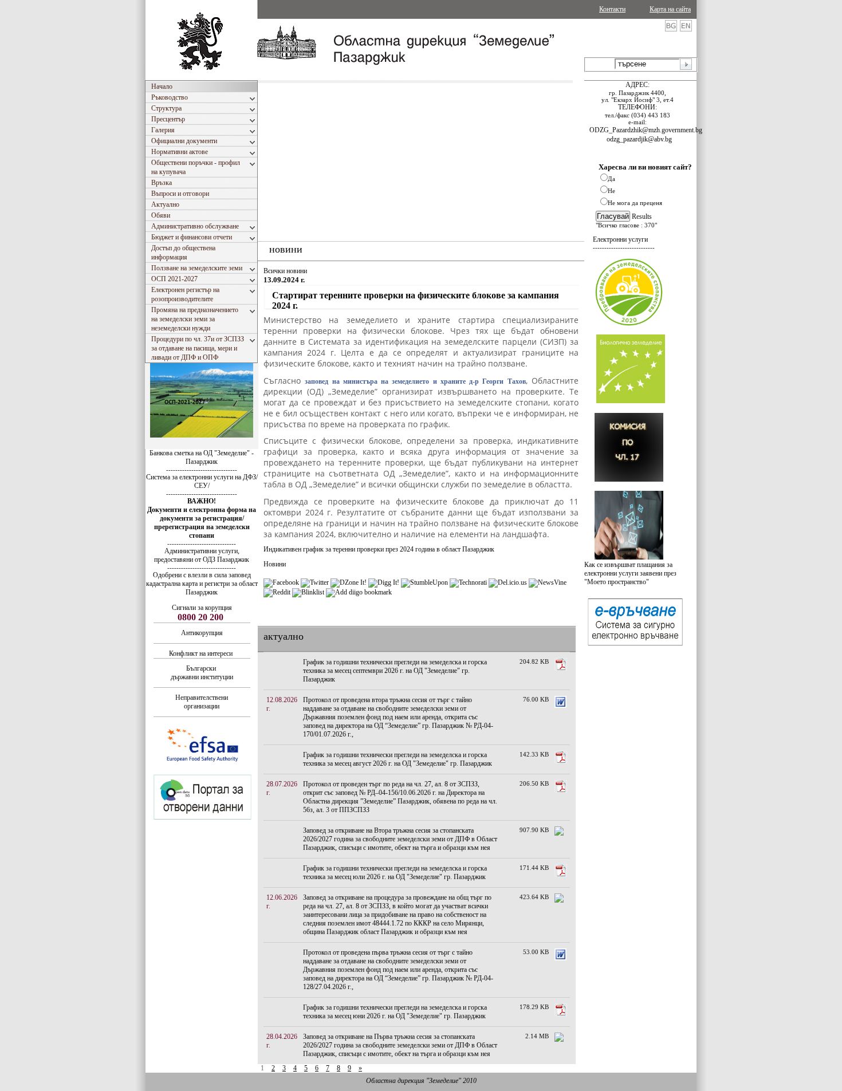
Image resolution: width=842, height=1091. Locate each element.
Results (642, 216)
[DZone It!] (348, 582)
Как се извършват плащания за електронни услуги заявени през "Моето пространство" (630, 573)
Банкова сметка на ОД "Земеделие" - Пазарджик (201, 457)
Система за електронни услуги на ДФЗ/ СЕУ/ (202, 481)
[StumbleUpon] (424, 582)
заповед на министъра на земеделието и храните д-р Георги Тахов (415, 381)
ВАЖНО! (201, 501)
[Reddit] (276, 592)
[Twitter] (315, 582)
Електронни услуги (620, 239)
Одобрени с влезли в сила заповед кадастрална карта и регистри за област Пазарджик (202, 583)
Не (611, 190)
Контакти (612, 9)
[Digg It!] (383, 582)
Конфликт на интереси (201, 653)
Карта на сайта (670, 9)
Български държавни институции (202, 672)
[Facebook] (281, 582)
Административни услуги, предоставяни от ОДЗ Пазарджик (201, 555)
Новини (274, 564)
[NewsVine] (547, 582)
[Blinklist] (308, 592)
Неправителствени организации (201, 702)
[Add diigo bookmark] (359, 592)
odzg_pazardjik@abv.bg (639, 139)
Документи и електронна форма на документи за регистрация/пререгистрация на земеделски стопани (201, 522)
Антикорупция (202, 633)
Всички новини (285, 271)
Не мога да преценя (635, 202)
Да (611, 178)
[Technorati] (468, 582)
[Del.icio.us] (508, 582)
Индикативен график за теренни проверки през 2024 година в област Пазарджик (378, 549)
